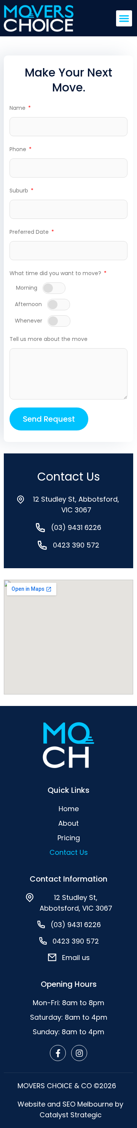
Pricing (68, 838)
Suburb (20, 190)
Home (69, 808)
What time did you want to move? (56, 273)
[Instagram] (79, 1053)
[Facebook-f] (58, 1053)
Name (18, 108)
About (68, 823)
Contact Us (68, 852)
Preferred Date (30, 232)
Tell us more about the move (49, 339)
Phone (19, 149)
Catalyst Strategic (71, 1115)
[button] (124, 18)
